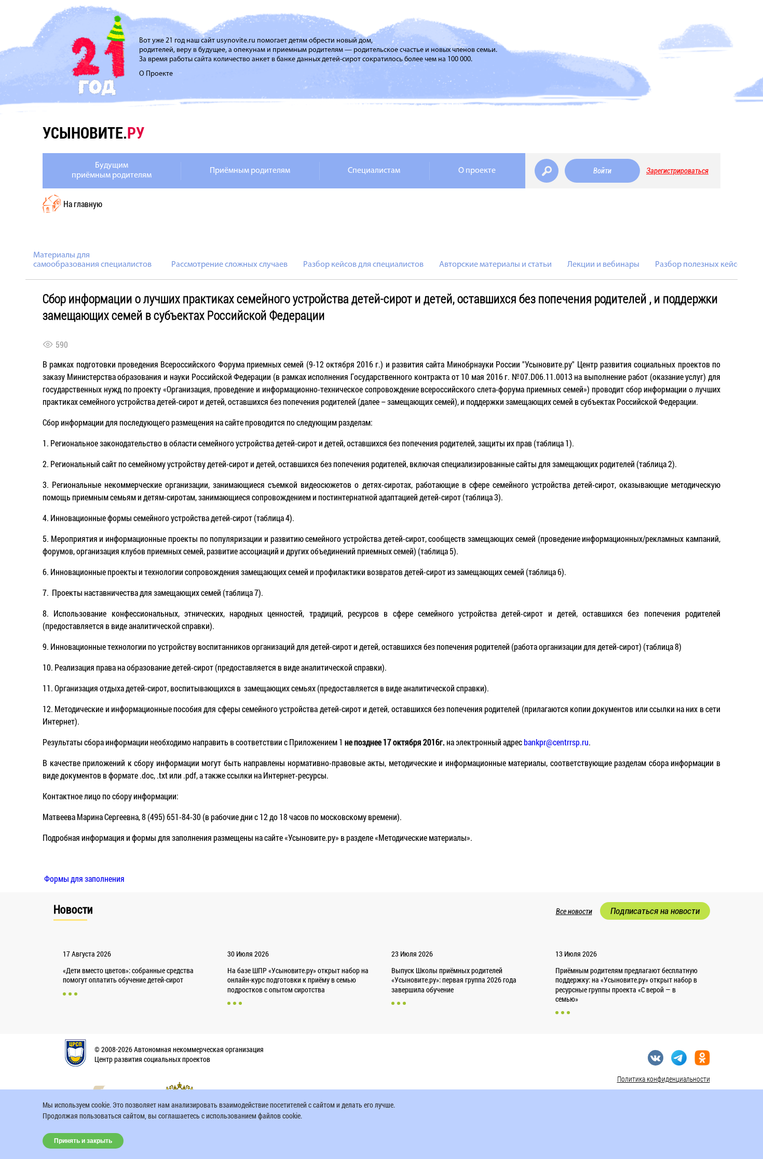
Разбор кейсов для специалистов (363, 265)
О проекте (477, 171)
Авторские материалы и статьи (495, 265)
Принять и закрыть (83, 1140)
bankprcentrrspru (556, 742)
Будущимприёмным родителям (112, 170)
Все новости (574, 911)
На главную (82, 203)
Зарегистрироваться (677, 171)
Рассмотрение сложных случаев (229, 265)
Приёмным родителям (250, 171)
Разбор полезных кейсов (700, 265)
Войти (602, 171)
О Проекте (156, 74)
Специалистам (374, 171)
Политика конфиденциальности (663, 1079)
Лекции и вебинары (603, 265)
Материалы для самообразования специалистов (92, 260)
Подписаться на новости (655, 911)
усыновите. (93, 132)
